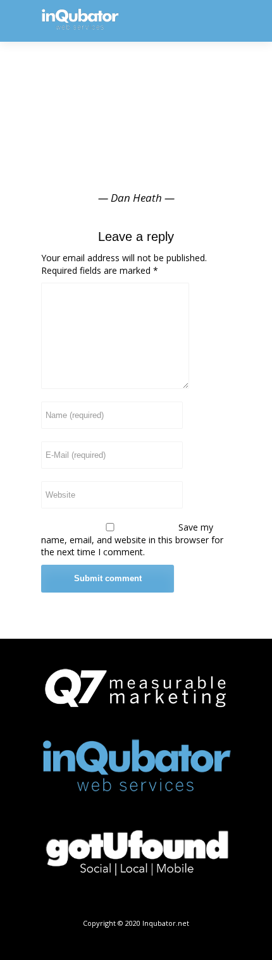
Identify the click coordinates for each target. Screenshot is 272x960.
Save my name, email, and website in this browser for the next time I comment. (132, 539)
